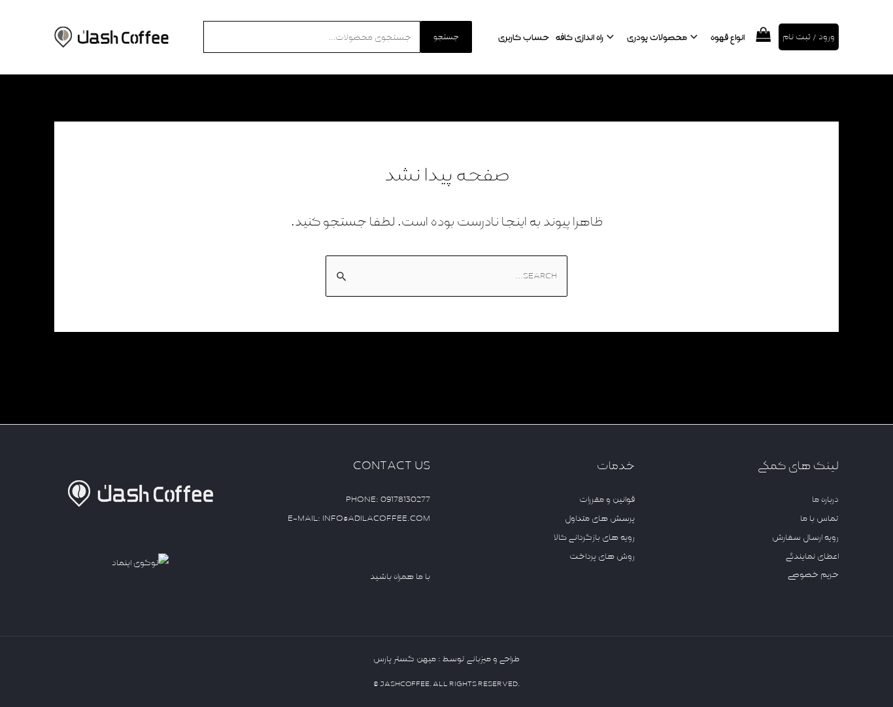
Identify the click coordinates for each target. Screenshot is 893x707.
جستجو (446, 37)
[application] (695, 37)
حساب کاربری (523, 37)
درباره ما (825, 499)
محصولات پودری (657, 37)
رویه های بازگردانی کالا (594, 537)
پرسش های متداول (600, 518)
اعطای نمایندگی (812, 556)
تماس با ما (819, 518)
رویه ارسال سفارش (805, 537)
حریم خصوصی (813, 574)
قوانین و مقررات (607, 499)
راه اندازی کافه (579, 37)
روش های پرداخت (602, 556)
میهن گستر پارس (404, 658)
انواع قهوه (728, 37)
